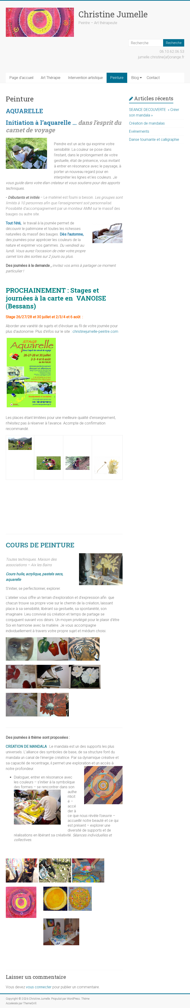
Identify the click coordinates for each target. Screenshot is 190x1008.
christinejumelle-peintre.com (95, 331)
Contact (153, 77)
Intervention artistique (85, 77)
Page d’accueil (21, 77)
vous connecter (38, 987)
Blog (135, 77)
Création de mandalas (147, 123)
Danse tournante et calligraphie (154, 139)
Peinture (117, 77)
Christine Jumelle (113, 14)
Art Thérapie (50, 77)
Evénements (139, 131)
